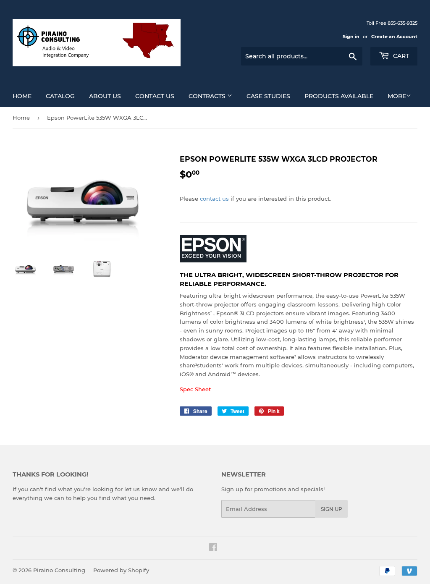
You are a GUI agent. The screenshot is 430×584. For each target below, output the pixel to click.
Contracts (208, 96)
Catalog (60, 96)
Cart (400, 56)
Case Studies (268, 96)
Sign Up (331, 509)
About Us (105, 96)
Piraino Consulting (59, 570)
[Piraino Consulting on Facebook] (213, 548)
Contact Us (154, 96)
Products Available (338, 96)
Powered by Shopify (121, 570)
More (397, 96)
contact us (214, 198)
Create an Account (394, 36)
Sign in (351, 36)
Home (22, 96)
